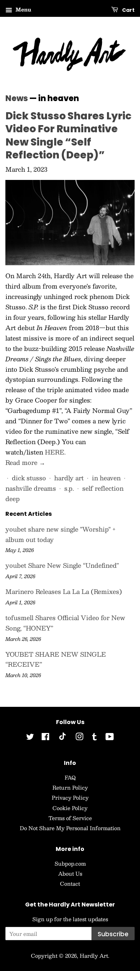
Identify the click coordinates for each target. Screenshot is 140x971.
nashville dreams (30, 488)
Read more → (25, 462)
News (16, 98)
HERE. (55, 452)
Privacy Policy (70, 797)
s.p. (69, 488)
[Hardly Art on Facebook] (45, 737)
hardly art (69, 478)
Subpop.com (70, 863)
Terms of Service (70, 818)
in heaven (106, 478)
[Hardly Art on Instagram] (79, 737)
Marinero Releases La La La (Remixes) (63, 591)
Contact (70, 883)
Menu (22, 9)
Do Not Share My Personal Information (70, 828)
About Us (70, 873)
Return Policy (70, 787)
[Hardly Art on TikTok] (62, 738)
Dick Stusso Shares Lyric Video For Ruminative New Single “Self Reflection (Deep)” (68, 135)
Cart (128, 10)
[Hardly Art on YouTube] (110, 737)
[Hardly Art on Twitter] (30, 737)
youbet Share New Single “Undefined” (62, 565)
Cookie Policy (70, 808)
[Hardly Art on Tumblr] (94, 737)
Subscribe (113, 934)
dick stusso (29, 478)
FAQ (70, 777)
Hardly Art (94, 955)
